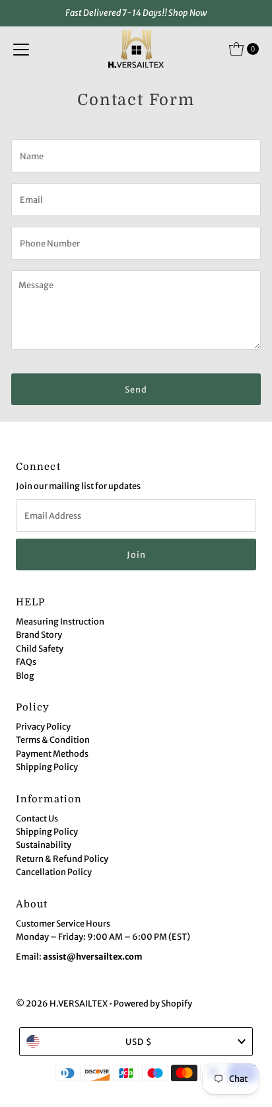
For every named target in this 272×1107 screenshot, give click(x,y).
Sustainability (43, 844)
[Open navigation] (21, 49)
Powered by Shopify (153, 1003)
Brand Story (39, 634)
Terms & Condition (53, 739)
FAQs (26, 661)
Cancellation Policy (54, 871)
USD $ (139, 1041)
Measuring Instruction (60, 621)
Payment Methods (52, 753)
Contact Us (37, 818)
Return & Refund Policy (62, 858)
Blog (25, 675)
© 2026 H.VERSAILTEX (62, 1003)
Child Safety (39, 648)
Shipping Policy (47, 766)
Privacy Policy (43, 726)
